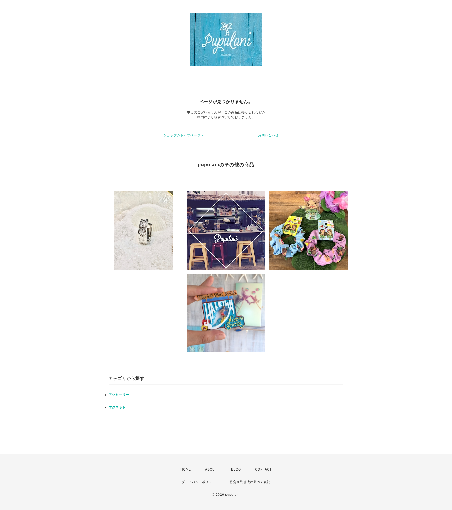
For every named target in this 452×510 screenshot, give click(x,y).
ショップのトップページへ (183, 135)
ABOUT (211, 469)
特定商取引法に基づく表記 (250, 482)
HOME (185, 469)
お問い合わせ (268, 135)
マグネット (117, 407)
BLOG (236, 469)
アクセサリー (119, 395)
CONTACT (263, 469)
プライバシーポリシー (199, 482)
